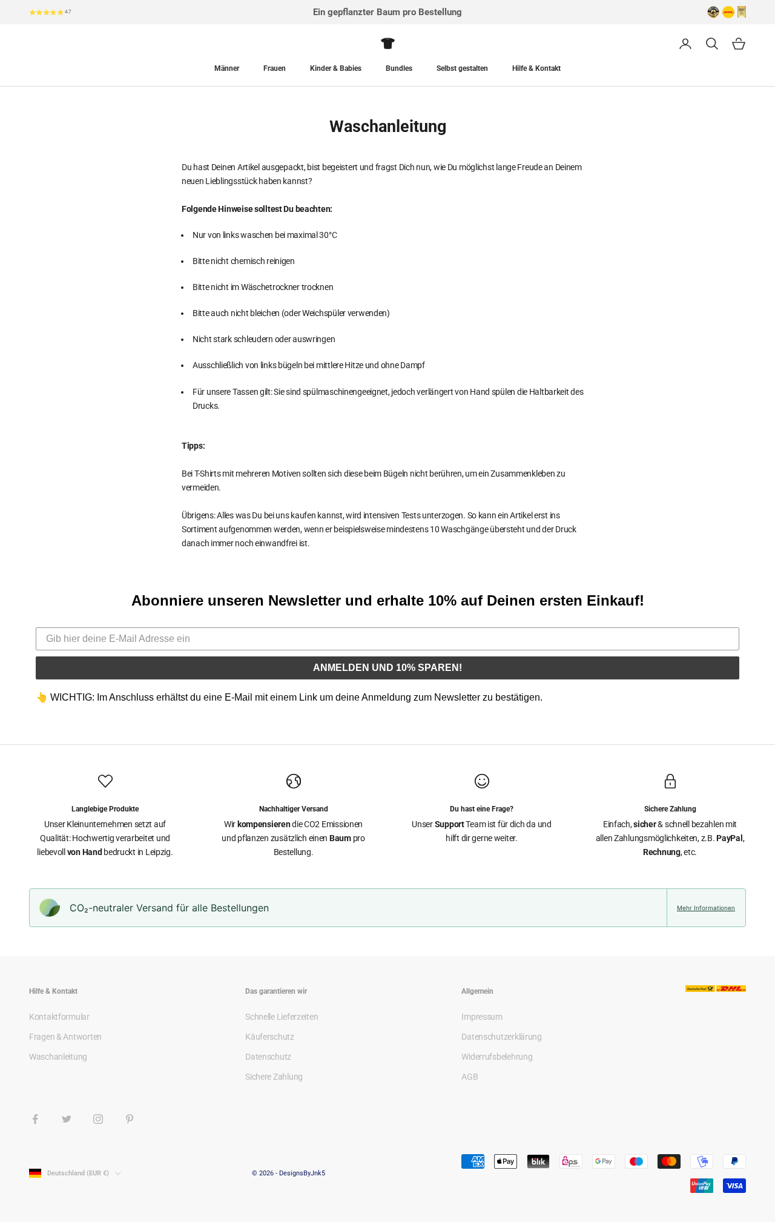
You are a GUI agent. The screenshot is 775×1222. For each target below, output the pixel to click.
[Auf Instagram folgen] (98, 1119)
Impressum (481, 1017)
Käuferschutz (269, 1037)
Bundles (399, 68)
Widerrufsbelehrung (496, 1057)
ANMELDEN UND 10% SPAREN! (387, 667)
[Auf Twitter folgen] (67, 1119)
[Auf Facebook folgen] (35, 1119)
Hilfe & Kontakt (536, 68)
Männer (226, 68)
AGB (469, 1077)
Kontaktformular (59, 1017)
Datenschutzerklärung (501, 1037)
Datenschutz (268, 1057)
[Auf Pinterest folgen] (130, 1119)
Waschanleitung (58, 1057)
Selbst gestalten (462, 68)
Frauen (274, 68)
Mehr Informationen (706, 907)
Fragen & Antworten (65, 1037)
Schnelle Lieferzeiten (281, 1017)
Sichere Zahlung (274, 1077)
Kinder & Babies (335, 68)
